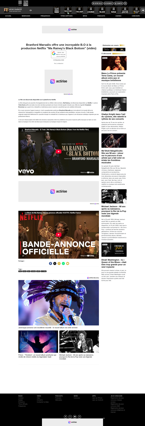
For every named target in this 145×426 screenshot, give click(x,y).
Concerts (40, 400)
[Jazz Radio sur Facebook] (65, 416)
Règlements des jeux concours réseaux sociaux (117, 400)
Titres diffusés (67, 16)
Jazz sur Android (97, 400)
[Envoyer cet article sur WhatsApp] (63, 264)
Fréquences (45, 16)
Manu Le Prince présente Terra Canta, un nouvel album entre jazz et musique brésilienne (113, 76)
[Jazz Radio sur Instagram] (79, 416)
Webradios (26, 16)
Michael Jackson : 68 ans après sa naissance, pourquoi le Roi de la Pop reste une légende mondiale (113, 211)
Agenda (118, 16)
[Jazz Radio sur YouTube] (75, 416)
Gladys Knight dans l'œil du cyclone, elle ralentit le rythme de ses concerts (113, 116)
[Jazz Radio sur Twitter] (70, 416)
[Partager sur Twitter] (54, 264)
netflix (38, 271)
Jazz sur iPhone (97, 398)
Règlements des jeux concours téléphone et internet (118, 410)
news (28, 271)
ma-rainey (43, 271)
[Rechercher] (125, 3)
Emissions (21, 402)
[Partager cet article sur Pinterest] (59, 264)
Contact (20, 398)
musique (33, 271)
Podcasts (101, 16)
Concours (136, 16)
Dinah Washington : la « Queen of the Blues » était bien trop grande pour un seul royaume (113, 263)
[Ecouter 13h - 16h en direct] (114, 49)
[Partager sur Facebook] (50, 264)
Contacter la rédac (43, 402)
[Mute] (30, 10)
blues (20, 271)
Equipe (20, 400)
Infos (85, 16)
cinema (24, 271)
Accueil (8, 16)
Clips (38, 398)
